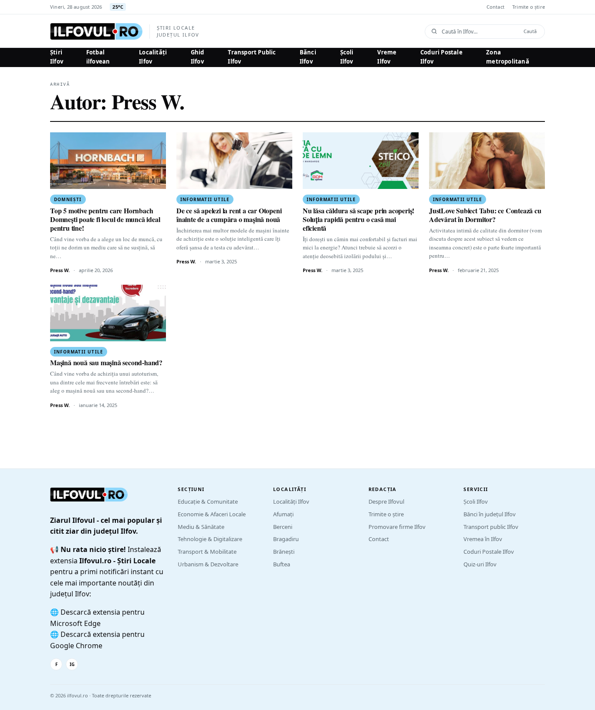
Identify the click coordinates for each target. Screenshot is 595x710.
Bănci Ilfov (308, 56)
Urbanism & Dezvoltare (208, 564)
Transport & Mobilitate (207, 551)
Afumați (283, 514)
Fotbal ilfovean (98, 56)
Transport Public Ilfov (252, 56)
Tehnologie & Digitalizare (210, 539)
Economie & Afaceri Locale (212, 514)
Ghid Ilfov (197, 56)
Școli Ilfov (347, 56)
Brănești (283, 551)
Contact (495, 6)
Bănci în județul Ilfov (489, 514)
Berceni (282, 527)
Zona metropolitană (507, 56)
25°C (117, 6)
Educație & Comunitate (208, 501)
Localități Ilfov (153, 56)
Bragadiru (286, 539)
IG (72, 664)
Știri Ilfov (56, 56)
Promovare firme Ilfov (397, 527)
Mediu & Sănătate (201, 527)
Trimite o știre (528, 6)
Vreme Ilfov (386, 56)
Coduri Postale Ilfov (441, 56)
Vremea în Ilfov (482, 539)
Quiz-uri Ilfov (480, 564)
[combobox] (479, 31)
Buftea (281, 564)
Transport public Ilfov (490, 527)
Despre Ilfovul (386, 501)
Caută (530, 31)
